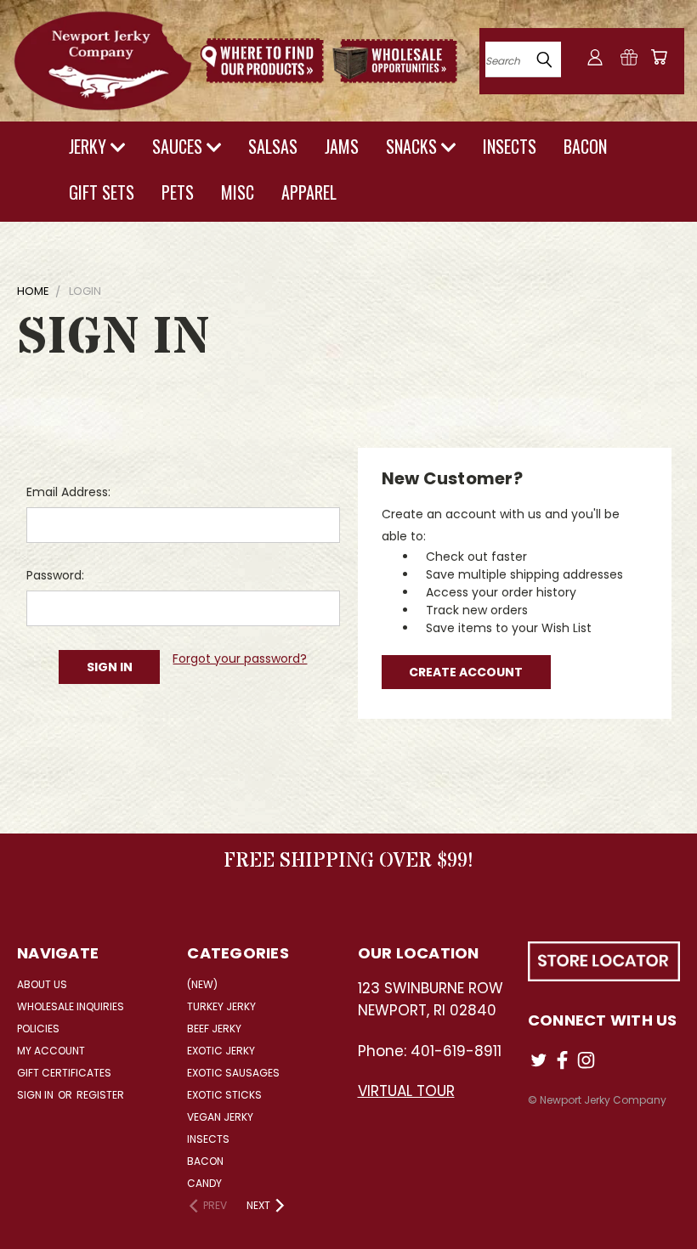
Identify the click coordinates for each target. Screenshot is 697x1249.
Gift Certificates (64, 1072)
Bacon (205, 1161)
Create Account (466, 672)
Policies (38, 1028)
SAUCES (179, 146)
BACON (585, 146)
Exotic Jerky (221, 1050)
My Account (51, 1050)
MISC (237, 192)
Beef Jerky (214, 1028)
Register (100, 1095)
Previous (671, 1196)
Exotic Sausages (233, 1072)
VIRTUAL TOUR (406, 1091)
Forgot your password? (240, 658)
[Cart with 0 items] (658, 56)
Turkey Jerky (221, 1006)
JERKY (89, 146)
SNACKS (413, 146)
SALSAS (273, 146)
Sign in (36, 1095)
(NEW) (202, 984)
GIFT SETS (101, 192)
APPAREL (309, 192)
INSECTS (509, 146)
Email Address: (68, 491)
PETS (178, 192)
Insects (208, 1139)
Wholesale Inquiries (70, 1006)
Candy (204, 1183)
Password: (55, 575)
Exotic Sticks (224, 1095)
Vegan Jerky (220, 1117)
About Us (42, 984)
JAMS (342, 146)
